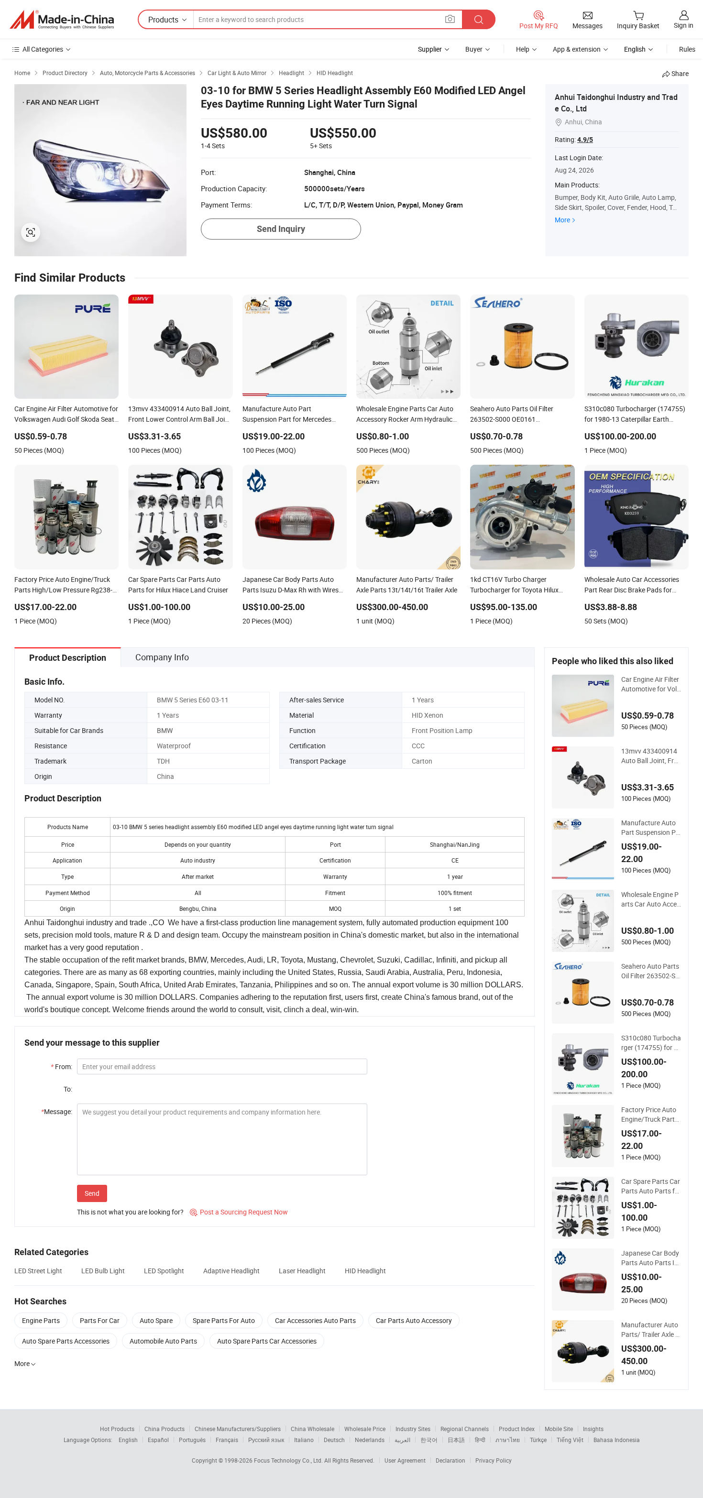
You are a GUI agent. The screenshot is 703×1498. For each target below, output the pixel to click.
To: (68, 1088)
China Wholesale (312, 1428)
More (562, 219)
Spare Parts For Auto (224, 1320)
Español (158, 1439)
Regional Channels (464, 1428)
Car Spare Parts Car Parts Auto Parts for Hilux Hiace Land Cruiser (651, 1186)
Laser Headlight (302, 1270)
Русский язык (266, 1439)
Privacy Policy (493, 1460)
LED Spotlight (164, 1270)
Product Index (517, 1428)
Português (192, 1439)
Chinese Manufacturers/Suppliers (238, 1428)
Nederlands (369, 1439)
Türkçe (538, 1439)
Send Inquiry (281, 229)
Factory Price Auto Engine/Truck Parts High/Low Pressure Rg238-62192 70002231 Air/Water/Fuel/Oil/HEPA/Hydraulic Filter (651, 1114)
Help (522, 49)
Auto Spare (156, 1320)
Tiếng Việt (570, 1439)
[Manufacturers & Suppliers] (62, 20)
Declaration (450, 1460)
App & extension (577, 49)
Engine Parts (41, 1320)
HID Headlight (365, 1270)
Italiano (304, 1439)
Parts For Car (100, 1320)
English (128, 1439)
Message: (56, 1111)
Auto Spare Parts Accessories (66, 1340)
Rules (687, 49)
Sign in (683, 25)
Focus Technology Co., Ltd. (289, 1460)
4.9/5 (585, 139)
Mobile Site (559, 1428)
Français (227, 1439)
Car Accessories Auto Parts (315, 1320)
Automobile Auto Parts (163, 1340)
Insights (593, 1428)
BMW (165, 730)
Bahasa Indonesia (616, 1439)
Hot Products (117, 1428)
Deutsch (334, 1439)
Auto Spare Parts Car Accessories (267, 1340)
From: (61, 1066)
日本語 (456, 1439)
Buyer (474, 49)
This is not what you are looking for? (130, 1211)
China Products (164, 1428)
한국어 (429, 1439)
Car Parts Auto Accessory (414, 1320)
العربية (402, 1439)
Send (92, 1193)
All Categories (42, 49)
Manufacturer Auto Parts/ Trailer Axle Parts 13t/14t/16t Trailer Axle (650, 1329)
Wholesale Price (364, 1428)
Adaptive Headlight (231, 1270)
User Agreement (405, 1460)
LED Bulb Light (103, 1270)
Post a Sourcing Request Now (239, 1211)
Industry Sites (412, 1428)
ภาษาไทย (507, 1439)
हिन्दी (480, 1439)
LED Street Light (38, 1270)
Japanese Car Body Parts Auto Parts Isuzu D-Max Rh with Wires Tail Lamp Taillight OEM (651, 1258)
